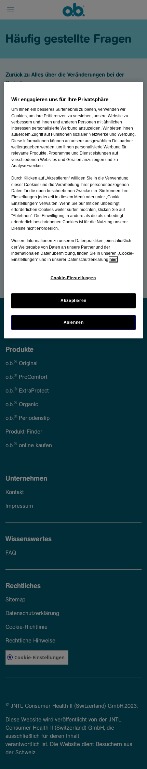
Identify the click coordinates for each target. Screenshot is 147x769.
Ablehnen (74, 322)
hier (113, 259)
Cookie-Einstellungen (73, 278)
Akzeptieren (73, 300)
